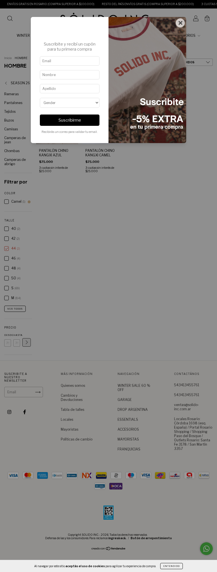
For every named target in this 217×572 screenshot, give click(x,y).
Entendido (171, 566)
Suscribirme (69, 120)
